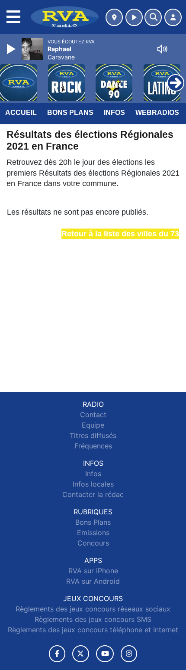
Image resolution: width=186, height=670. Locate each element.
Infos (114, 112)
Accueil (21, 112)
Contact (93, 414)
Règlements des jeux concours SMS (93, 619)
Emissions (93, 532)
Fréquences (93, 445)
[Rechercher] (153, 17)
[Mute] (162, 49)
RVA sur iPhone (93, 570)
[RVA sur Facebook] (57, 653)
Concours (93, 543)
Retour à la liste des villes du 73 (120, 233)
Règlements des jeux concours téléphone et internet (93, 629)
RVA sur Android (93, 581)
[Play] (12, 49)
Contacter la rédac (93, 494)
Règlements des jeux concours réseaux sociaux (93, 609)
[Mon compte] (173, 17)
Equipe (93, 425)
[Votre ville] (114, 17)
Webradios (157, 112)
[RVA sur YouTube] (105, 653)
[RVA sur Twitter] (80, 653)
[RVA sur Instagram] (129, 653)
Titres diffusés (93, 435)
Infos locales (93, 484)
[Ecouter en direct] (134, 17)
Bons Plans (70, 112)
